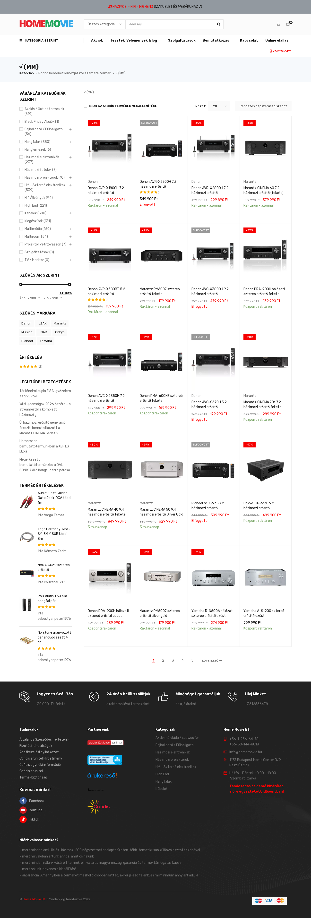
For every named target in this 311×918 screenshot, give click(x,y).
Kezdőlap (26, 73)
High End (162, 774)
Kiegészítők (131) (38, 221)
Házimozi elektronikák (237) (42, 159)
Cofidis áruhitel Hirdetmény (40, 758)
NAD (44, 332)
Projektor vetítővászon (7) (45, 244)
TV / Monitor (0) (37, 260)
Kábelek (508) (35, 213)
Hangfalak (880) (37, 142)
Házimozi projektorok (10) (45, 177)
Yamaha (46, 341)
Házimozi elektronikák (173, 752)
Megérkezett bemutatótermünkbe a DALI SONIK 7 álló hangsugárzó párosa (44, 464)
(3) (30, 367)
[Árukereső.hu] (102, 776)
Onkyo (60, 332)
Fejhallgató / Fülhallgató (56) (44, 131)
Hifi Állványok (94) (39, 198)
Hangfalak (164, 781)
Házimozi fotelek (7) (41, 170)
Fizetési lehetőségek (35, 746)
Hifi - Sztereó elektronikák (176, 767)
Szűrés (66, 293)
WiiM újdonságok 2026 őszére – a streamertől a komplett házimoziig (45, 409)
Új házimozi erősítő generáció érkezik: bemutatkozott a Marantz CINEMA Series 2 (42, 427)
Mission (27, 332)
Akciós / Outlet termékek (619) (44, 111)
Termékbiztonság (33, 777)
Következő (210, 660)
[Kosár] (288, 24)
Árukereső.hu (95, 790)
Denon (26, 323)
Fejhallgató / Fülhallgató (175, 745)
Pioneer (27, 341)
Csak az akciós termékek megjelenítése (123, 106)
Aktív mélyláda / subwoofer (177, 738)
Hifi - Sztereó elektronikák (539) (45, 187)
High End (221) (36, 205)
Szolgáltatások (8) (39, 252)
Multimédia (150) (38, 229)
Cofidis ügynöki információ (40, 765)
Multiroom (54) (36, 237)
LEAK (42, 323)
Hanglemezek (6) (38, 150)
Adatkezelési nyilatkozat (39, 752)
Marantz (60, 323)
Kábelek (162, 789)
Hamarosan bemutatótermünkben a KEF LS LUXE (44, 446)
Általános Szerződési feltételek (44, 739)
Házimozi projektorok (172, 760)
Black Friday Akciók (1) (42, 122)
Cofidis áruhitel (31, 771)
